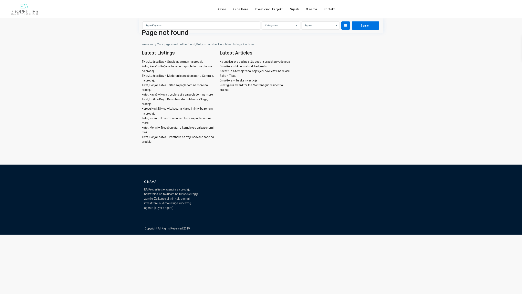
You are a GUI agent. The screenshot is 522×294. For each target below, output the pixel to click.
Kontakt (329, 9)
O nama (311, 9)
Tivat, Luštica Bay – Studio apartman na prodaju (172, 61)
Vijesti (294, 9)
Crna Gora (240, 9)
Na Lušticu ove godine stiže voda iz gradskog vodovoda (255, 61)
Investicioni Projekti (269, 9)
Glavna (222, 9)
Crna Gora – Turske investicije (239, 80)
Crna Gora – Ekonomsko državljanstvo (244, 66)
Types (308, 25)
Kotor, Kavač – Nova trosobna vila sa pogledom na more (177, 94)
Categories (271, 25)
